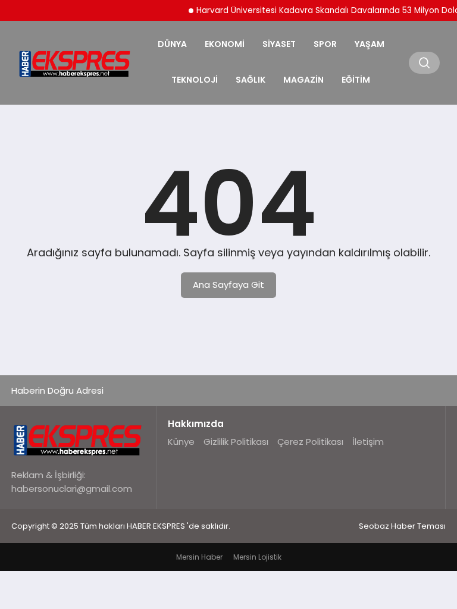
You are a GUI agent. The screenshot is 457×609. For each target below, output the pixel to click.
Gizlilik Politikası (236, 441)
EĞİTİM (356, 80)
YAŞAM (369, 44)
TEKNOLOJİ (194, 80)
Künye (181, 441)
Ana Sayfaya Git (228, 284)
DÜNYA (172, 44)
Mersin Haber (199, 557)
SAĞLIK (250, 80)
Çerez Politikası (310, 441)
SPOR (325, 44)
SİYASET (279, 44)
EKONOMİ (225, 44)
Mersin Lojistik (257, 557)
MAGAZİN (303, 80)
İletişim (368, 441)
